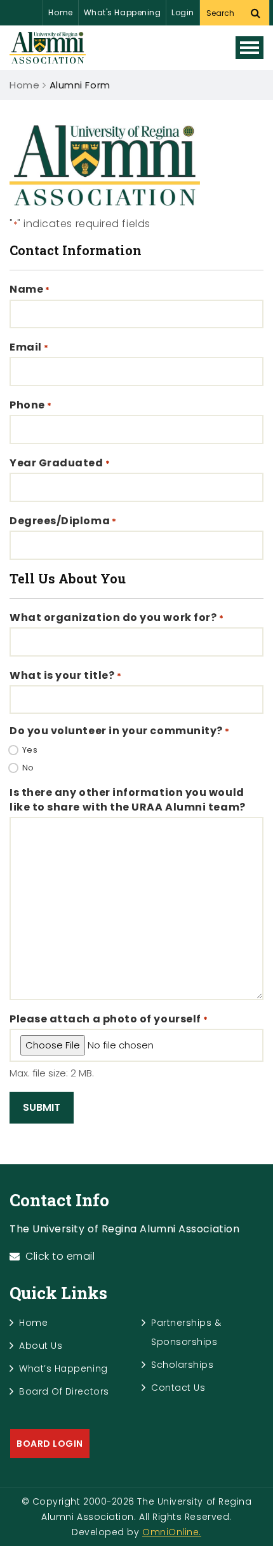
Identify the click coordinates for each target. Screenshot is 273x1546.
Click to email (60, 1256)
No (28, 768)
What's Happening (122, 12)
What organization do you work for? (116, 618)
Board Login (50, 1443)
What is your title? (65, 676)
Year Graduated (60, 463)
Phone (31, 405)
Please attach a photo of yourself (109, 1019)
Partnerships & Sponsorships (186, 1332)
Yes (30, 750)
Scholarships (182, 1364)
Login (182, 12)
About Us (40, 1345)
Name (30, 289)
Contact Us (178, 1387)
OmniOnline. (171, 1532)
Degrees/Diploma (63, 521)
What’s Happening (63, 1368)
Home (60, 12)
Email (29, 347)
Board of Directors (64, 1391)
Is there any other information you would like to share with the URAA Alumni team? (128, 800)
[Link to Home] (48, 48)
